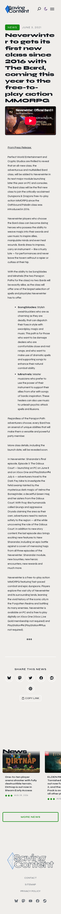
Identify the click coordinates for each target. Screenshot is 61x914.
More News (30, 817)
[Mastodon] (23, 901)
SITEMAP (30, 884)
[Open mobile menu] (52, 9)
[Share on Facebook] (41, 678)
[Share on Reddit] (52, 678)
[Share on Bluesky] (9, 678)
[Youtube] (30, 901)
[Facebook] (37, 901)
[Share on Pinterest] (30, 689)
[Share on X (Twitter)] (30, 678)
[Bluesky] (16, 901)
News (12, 27)
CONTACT (30, 877)
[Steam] (44, 901)
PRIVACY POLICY (31, 891)
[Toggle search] (39, 8)
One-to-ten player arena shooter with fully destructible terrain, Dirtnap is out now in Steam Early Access (21, 784)
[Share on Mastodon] (20, 678)
